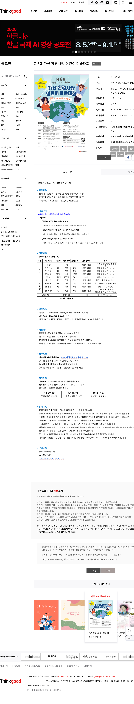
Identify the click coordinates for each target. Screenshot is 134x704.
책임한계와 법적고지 (54, 666)
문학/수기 (4, 116)
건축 (2, 94)
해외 (17, 130)
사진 (2, 121)
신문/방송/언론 (20, 152)
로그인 (73, 2)
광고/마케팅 (19, 99)
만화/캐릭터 (19, 112)
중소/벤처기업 (20, 161)
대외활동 (47, 11)
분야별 (4, 85)
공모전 (33, 11)
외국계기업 (5, 156)
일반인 (17, 201)
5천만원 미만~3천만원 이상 (10, 236)
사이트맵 (88, 666)
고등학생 (18, 192)
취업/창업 (4, 130)
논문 (2, 107)
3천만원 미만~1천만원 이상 (10, 241)
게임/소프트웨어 (21, 94)
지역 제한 (4, 210)
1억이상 (4, 227)
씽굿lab (79, 11)
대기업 (3, 152)
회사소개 (4, 666)
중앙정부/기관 (6, 147)
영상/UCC (19, 121)
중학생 (3, 192)
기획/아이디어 (6, 103)
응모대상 (5, 178)
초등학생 (18, 187)
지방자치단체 (20, 156)
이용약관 (16, 666)
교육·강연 (63, 11)
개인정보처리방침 (32, 666)
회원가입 (82, 2)
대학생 (17, 196)
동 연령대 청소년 (7, 196)
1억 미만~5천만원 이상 (9, 232)
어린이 (3, 187)
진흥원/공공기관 (7, 169)
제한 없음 (18, 205)
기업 (2, 205)
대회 (17, 107)
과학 (2, 99)
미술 (17, 116)
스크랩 (104, 157)
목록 (108, 571)
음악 (2, 125)
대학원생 (4, 201)
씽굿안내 (109, 11)
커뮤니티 (94, 11)
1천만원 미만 (5, 245)
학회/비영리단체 (7, 165)
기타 (17, 169)
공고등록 (64, 2)
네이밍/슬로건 (20, 103)
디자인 (3, 112)
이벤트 (17, 125)
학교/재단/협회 (6, 161)
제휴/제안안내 (73, 666)
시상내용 (5, 218)
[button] (73, 52)
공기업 (17, 147)
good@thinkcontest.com (104, 677)
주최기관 (5, 138)
